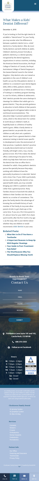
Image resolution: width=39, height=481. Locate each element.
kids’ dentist (18, 226)
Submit (19, 320)
